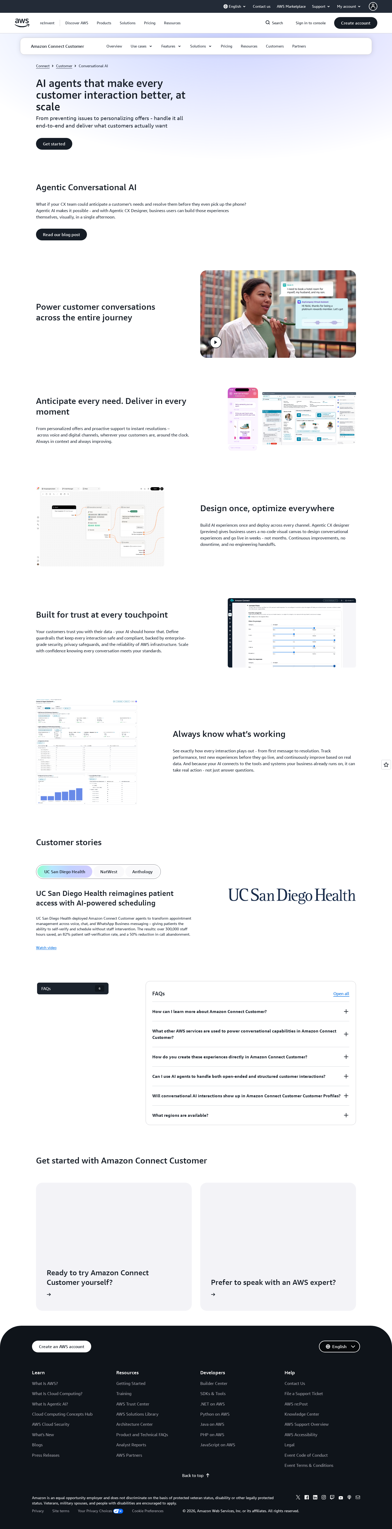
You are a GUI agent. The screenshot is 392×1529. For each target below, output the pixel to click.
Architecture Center (134, 1424)
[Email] (358, 1498)
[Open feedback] (386, 764)
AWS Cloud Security (50, 1424)
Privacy (38, 1510)
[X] (298, 1498)
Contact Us (295, 1383)
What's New (43, 1434)
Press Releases (45, 1455)
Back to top (192, 1475)
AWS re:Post (296, 1404)
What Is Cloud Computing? (57, 1393)
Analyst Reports (131, 1444)
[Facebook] (307, 1498)
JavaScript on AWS (217, 1444)
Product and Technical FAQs (142, 1434)
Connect (43, 65)
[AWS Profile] (373, 6)
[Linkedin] (315, 1498)
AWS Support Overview (307, 1424)
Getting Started (130, 1383)
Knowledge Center (302, 1414)
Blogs (37, 1444)
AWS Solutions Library (137, 1414)
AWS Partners (129, 1455)
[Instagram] (324, 1498)
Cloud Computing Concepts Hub (62, 1414)
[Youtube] (341, 1498)
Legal (290, 1444)
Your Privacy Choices (95, 1510)
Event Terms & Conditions (309, 1465)
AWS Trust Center (132, 1404)
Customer (64, 65)
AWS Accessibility (301, 1434)
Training (123, 1393)
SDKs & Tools (213, 1393)
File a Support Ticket (304, 1393)
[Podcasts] (349, 1498)
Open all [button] (341, 993)
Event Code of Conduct (306, 1455)
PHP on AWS (212, 1434)
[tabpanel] (196, 919)
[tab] (64, 871)
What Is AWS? (45, 1383)
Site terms (60, 1510)
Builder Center (213, 1383)
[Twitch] (332, 1498)
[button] (77, 23)
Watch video (46, 947)
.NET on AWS (212, 1404)
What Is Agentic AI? (50, 1404)
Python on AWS (215, 1414)
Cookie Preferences (147, 1510)
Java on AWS (212, 1424)
